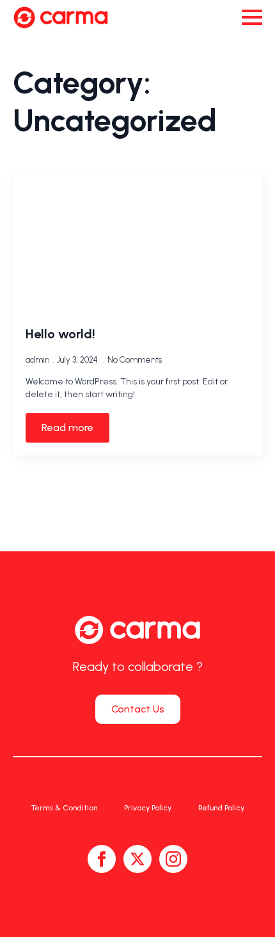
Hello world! (60, 334)
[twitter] (137, 859)
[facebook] (102, 859)
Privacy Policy (147, 807)
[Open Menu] (252, 17)
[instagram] (173, 859)
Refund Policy (221, 807)
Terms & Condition (64, 807)
